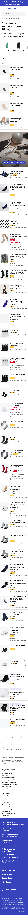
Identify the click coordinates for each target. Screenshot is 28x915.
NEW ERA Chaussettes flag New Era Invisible (17, 720)
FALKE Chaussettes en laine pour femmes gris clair (18, 536)
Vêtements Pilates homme (9, 777)
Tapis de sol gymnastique (9, 780)
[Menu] (3, 9)
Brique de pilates (6, 786)
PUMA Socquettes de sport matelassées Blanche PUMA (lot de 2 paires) (18, 504)
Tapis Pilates (5, 775)
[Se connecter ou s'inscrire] (21, 9)
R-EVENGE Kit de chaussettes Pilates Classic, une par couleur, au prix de (18, 171)
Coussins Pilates (6, 788)
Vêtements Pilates (7, 773)
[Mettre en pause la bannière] (22, 3)
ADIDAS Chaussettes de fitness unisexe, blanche (17, 691)
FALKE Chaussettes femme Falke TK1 (18, 436)
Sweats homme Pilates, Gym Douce (11, 784)
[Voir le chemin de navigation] (2, 18)
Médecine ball (5, 815)
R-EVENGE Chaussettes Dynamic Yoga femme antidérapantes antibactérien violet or (18, 302)
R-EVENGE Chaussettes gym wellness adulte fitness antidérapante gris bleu (18, 598)
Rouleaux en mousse (7, 800)
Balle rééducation (6, 806)
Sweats (7, 50)
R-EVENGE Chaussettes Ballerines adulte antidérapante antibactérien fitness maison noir (18, 567)
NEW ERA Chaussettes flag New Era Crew (17, 359)
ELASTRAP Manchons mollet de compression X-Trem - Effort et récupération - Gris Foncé (18, 257)
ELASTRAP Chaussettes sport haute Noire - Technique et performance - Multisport (18, 272)
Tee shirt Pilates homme (8, 813)
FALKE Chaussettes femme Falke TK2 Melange (18, 451)
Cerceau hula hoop (7, 809)
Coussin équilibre (6, 811)
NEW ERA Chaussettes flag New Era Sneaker (17, 646)
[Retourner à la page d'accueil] (12, 9)
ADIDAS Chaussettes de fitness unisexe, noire (17, 677)
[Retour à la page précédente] (8, 738)
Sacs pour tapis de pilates (9, 782)
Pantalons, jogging (18, 50)
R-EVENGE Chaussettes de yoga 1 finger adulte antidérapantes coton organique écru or (17, 487)
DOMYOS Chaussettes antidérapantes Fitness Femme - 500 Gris (16, 85)
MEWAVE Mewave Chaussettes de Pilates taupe (18, 235)
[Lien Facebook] (3, 861)
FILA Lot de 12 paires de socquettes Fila (16, 220)
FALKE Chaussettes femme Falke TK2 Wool (18, 466)
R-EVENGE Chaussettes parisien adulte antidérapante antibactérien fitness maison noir (18, 583)
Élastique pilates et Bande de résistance (13, 797)
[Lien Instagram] (13, 861)
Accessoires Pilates (7, 791)
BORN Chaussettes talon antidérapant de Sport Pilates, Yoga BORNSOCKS (18, 287)
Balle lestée (5, 795)
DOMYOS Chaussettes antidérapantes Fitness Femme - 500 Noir (16, 67)
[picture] (4, 70)
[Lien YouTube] (9, 861)
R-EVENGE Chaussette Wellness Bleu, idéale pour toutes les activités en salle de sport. (18, 205)
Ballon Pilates (5, 802)
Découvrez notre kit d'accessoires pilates (14, 162)
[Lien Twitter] (6, 861)
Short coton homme (7, 793)
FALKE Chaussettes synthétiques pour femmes (17, 521)
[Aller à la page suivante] (20, 738)
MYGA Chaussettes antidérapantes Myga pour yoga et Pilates (17, 120)
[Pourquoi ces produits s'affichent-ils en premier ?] (2, 63)
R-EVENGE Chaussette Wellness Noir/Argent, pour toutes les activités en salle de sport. (18, 187)
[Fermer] (25, 3)
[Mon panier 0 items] (24, 9)
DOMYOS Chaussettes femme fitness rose (18, 317)
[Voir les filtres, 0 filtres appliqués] (4, 59)
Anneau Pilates (6, 804)
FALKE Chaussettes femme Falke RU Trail (18, 422)
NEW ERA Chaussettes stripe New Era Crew (18, 329)
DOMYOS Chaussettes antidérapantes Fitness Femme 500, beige (16, 103)
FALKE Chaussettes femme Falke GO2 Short (18, 389)
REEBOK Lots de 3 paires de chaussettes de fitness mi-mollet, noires (18, 707)
